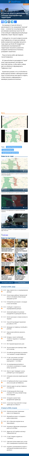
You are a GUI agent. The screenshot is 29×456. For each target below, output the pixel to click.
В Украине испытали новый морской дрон (14, 376)
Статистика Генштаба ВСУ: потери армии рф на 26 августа (14, 403)
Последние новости (7, 282)
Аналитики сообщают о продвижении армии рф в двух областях (14, 222)
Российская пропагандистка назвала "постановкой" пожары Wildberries (14, 353)
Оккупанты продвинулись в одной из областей (14, 185)
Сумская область (7, 150)
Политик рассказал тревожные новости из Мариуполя (14, 412)
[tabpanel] (14, 368)
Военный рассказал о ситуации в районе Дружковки (14, 417)
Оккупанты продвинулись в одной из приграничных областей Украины (14, 167)
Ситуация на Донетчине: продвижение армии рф (14, 398)
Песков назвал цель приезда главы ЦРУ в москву (14, 348)
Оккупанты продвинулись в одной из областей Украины (14, 203)
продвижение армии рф (10, 153)
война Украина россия (14, 147)
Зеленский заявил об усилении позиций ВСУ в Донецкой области (14, 312)
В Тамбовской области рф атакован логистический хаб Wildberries (14, 381)
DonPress (16, 1)
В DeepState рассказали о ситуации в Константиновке (14, 302)
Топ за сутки (21, 282)
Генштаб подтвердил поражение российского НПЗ (14, 322)
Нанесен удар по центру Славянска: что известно (14, 387)
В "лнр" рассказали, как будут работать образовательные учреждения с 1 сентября (14, 359)
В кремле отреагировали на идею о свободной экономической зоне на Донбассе (14, 448)
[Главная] (9, 2)
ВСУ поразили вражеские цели (14, 343)
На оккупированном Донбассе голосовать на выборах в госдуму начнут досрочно (14, 366)
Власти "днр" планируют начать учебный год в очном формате (14, 371)
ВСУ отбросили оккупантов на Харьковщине (14, 422)
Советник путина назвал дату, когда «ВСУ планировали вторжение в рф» (14, 442)
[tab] (7, 282)
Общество (26, 4)
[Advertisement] (14, 96)
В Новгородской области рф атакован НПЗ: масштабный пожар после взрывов (14, 393)
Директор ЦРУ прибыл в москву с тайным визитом (14, 432)
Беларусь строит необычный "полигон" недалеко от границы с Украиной (14, 338)
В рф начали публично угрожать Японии (14, 332)
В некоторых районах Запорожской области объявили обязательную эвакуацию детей (14, 297)
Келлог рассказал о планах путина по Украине (14, 317)
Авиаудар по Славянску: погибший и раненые (14, 327)
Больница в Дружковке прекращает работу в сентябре (14, 427)
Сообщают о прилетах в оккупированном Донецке (14, 307)
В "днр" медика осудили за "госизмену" (14, 437)
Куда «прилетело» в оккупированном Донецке (14, 290)
